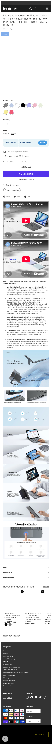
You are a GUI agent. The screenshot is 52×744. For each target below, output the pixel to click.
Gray (5, 105)
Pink (34, 105)
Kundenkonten (7, 686)
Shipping (13, 162)
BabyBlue (11, 105)
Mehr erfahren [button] (10, 740)
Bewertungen (8, 577)
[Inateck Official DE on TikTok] (44, 697)
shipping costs (8, 656)
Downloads (7, 572)
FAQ (5, 567)
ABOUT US (6, 651)
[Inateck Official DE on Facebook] (31, 697)
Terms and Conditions (10, 670)
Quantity (6, 120)
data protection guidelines (11, 667)
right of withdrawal (9, 675)
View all (46, 586)
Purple (28, 105)
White (17, 105)
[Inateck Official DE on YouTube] (36, 697)
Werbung (6, 678)
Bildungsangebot (8, 683)
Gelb (5, 112)
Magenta (11, 112)
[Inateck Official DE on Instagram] (27, 697)
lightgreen (40, 105)
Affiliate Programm (9, 680)
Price (5, 130)
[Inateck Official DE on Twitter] (40, 697)
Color (8, 101)
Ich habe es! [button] (40, 734)
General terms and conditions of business (16, 672)
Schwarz (23, 105)
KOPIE (42, 142)
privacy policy (7, 664)
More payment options (26, 179)
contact (5, 653)
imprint (5, 662)
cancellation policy (9, 659)
